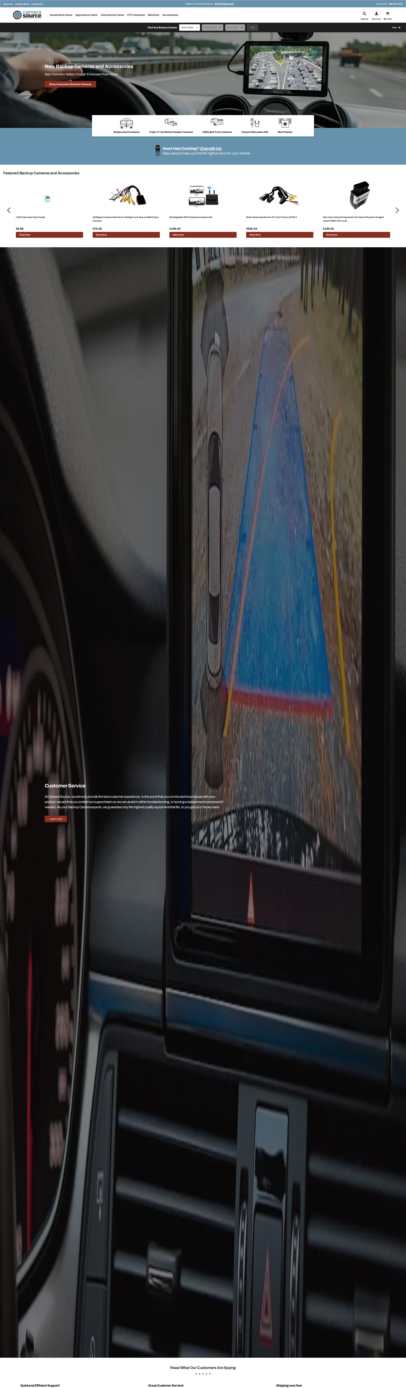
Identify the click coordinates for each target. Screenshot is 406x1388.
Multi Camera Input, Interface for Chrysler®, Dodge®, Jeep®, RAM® (356, 217)
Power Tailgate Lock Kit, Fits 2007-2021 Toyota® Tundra (196, 217)
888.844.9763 (396, 4)
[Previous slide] (6, 75)
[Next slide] (400, 75)
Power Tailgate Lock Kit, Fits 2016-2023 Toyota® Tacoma (121, 217)
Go (253, 27)
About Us (7, 4)
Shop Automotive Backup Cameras (70, 84)
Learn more (55, 819)
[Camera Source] (27, 15)
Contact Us (37, 4)
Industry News (22, 4)
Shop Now (24, 235)
